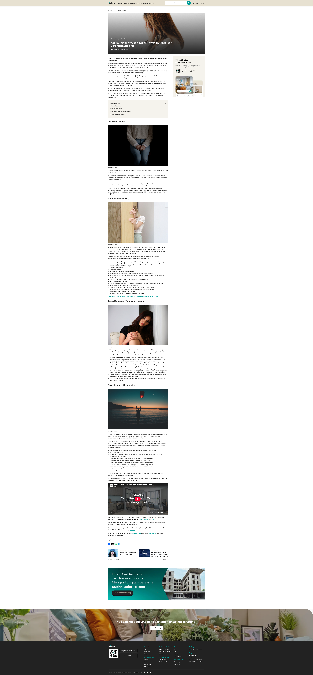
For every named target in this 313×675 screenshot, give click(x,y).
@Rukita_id (152, 533)
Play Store (144, 519)
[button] (198, 3)
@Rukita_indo (136, 533)
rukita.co (132, 530)
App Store (155, 519)
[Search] (189, 3)
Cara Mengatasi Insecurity (118, 114)
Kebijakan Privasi (136, 672)
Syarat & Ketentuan (127, 672)
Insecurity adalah (116, 106)
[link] (191, 71)
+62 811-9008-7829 (196, 649)
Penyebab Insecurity (117, 108)
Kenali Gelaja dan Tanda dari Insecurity (122, 111)
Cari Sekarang (156, 628)
